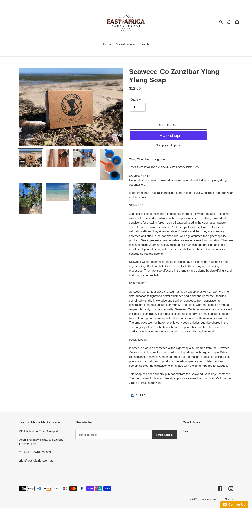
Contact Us (236, 504)
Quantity (135, 99)
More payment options (168, 145)
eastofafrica (205, 499)
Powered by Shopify (222, 499)
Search (187, 431)
